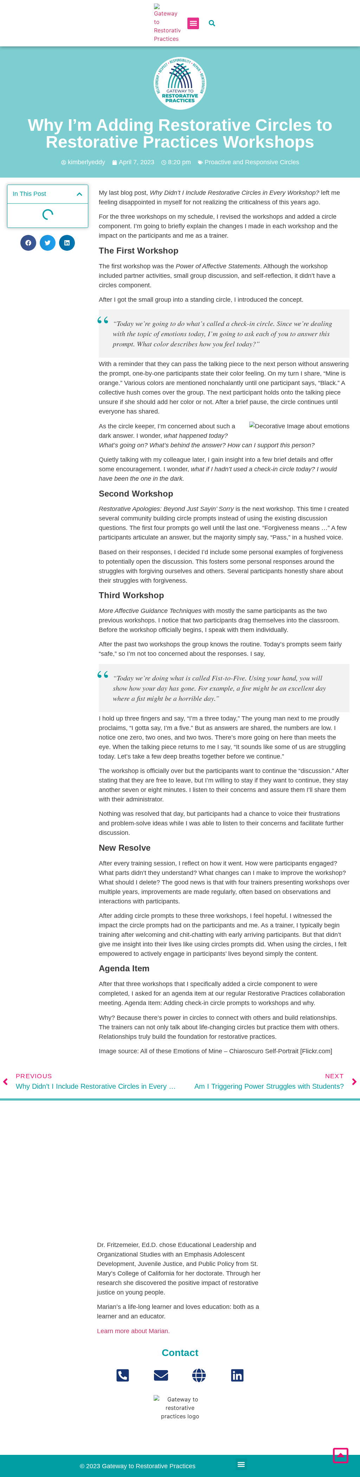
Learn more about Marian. (133, 1331)
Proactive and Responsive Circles (252, 162)
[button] (193, 23)
